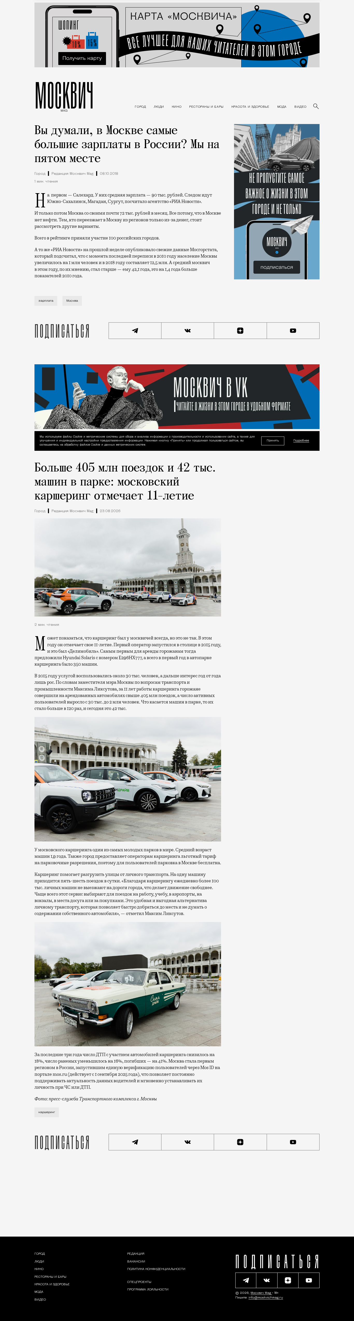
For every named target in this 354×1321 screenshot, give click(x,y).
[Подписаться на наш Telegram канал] (135, 330)
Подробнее (301, 440)
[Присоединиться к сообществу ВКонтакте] (187, 330)
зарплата (45, 300)
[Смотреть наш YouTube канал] (293, 330)
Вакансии (136, 1261)
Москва (72, 300)
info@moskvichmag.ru (266, 1297)
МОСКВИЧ (64, 95)
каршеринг (46, 1112)
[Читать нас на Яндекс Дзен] (240, 330)
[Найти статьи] (316, 107)
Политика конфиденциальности (156, 1269)
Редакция (135, 1253)
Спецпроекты (139, 1282)
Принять (273, 440)
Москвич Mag (261, 1293)
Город (39, 174)
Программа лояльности (147, 1289)
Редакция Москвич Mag (73, 174)
